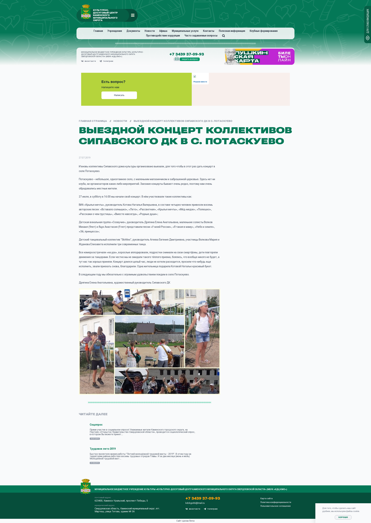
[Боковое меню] (133, 15)
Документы (133, 30)
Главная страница (93, 121)
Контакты (208, 30)
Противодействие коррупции (163, 35)
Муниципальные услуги (185, 30)
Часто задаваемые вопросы (200, 35)
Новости (150, 30)
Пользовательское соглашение (275, 506)
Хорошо (343, 517)
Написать (119, 95)
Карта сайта (266, 498)
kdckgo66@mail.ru (195, 503)
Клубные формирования (264, 30)
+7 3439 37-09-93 (186, 54)
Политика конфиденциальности (275, 502)
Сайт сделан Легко (185, 521)
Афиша (163, 30)
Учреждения (115, 30)
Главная (98, 30)
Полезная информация (232, 30)
